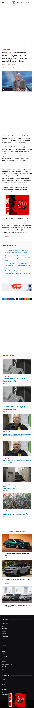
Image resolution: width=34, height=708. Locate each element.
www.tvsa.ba (5, 236)
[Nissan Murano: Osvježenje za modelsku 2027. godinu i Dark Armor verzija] (17, 568)
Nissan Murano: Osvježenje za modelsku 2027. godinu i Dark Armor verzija (17, 580)
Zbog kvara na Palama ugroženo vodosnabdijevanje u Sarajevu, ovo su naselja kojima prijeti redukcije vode (15, 513)
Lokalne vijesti (5, 623)
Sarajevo (24, 221)
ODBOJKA (4, 661)
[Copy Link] (13, 68)
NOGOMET (4, 649)
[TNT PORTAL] (17, 2)
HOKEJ (3, 659)
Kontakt (3, 684)
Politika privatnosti (6, 694)
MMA (3, 669)
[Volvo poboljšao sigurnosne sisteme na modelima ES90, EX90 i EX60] (17, 594)
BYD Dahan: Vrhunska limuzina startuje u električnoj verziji (17, 554)
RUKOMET (4, 656)
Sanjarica (4, 631)
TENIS (3, 651)
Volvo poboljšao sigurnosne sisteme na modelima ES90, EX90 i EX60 (17, 606)
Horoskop (4, 633)
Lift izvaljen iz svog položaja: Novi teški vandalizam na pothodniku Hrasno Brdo (15, 487)
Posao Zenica (5, 638)
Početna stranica (5, 45)
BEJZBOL (4, 666)
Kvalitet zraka (5, 636)
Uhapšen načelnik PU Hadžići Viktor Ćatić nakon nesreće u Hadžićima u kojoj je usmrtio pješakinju (17, 435)
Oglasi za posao (5, 626)
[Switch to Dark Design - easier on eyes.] (31, 2)
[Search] (29, 2)
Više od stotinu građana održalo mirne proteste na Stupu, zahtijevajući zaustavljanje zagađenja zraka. (17, 265)
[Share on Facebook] (8, 68)
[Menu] (3, 2)
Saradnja (3, 687)
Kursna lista (4, 628)
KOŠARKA (4, 654)
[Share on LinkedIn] (15, 68)
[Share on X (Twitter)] (10, 68)
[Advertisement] (17, 25)
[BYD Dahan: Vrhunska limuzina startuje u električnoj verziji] (17, 543)
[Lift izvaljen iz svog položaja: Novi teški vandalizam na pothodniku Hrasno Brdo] (17, 474)
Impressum (4, 682)
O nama (3, 679)
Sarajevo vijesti (6, 49)
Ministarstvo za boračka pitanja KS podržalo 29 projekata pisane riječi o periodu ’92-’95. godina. (17, 258)
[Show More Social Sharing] (18, 68)
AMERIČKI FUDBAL (7, 664)
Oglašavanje (4, 689)
